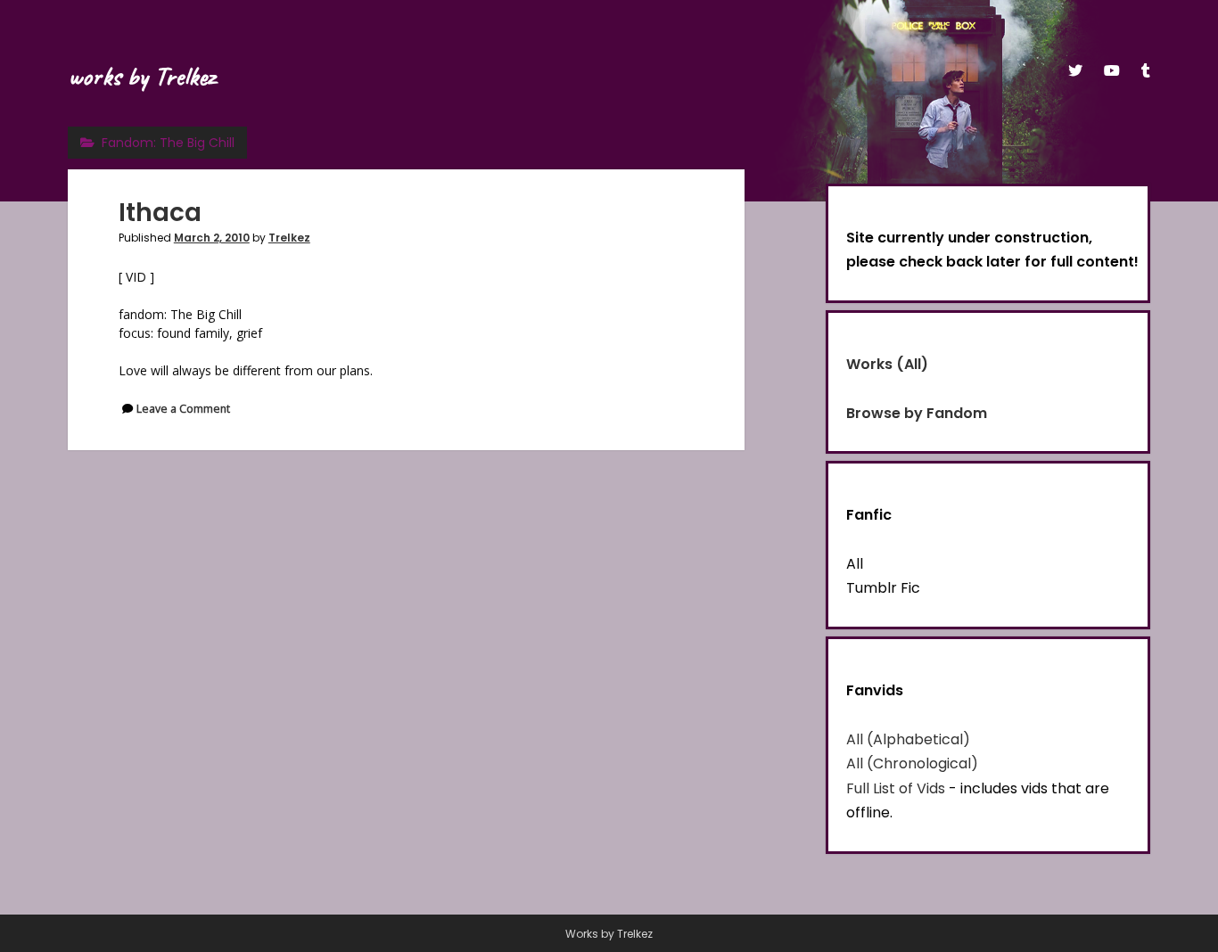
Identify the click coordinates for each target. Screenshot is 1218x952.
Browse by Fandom (916, 413)
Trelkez (289, 237)
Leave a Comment (183, 408)
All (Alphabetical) (908, 739)
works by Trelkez (141, 76)
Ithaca (160, 212)
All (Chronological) (912, 763)
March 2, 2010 (212, 237)
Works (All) (887, 364)
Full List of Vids (895, 788)
